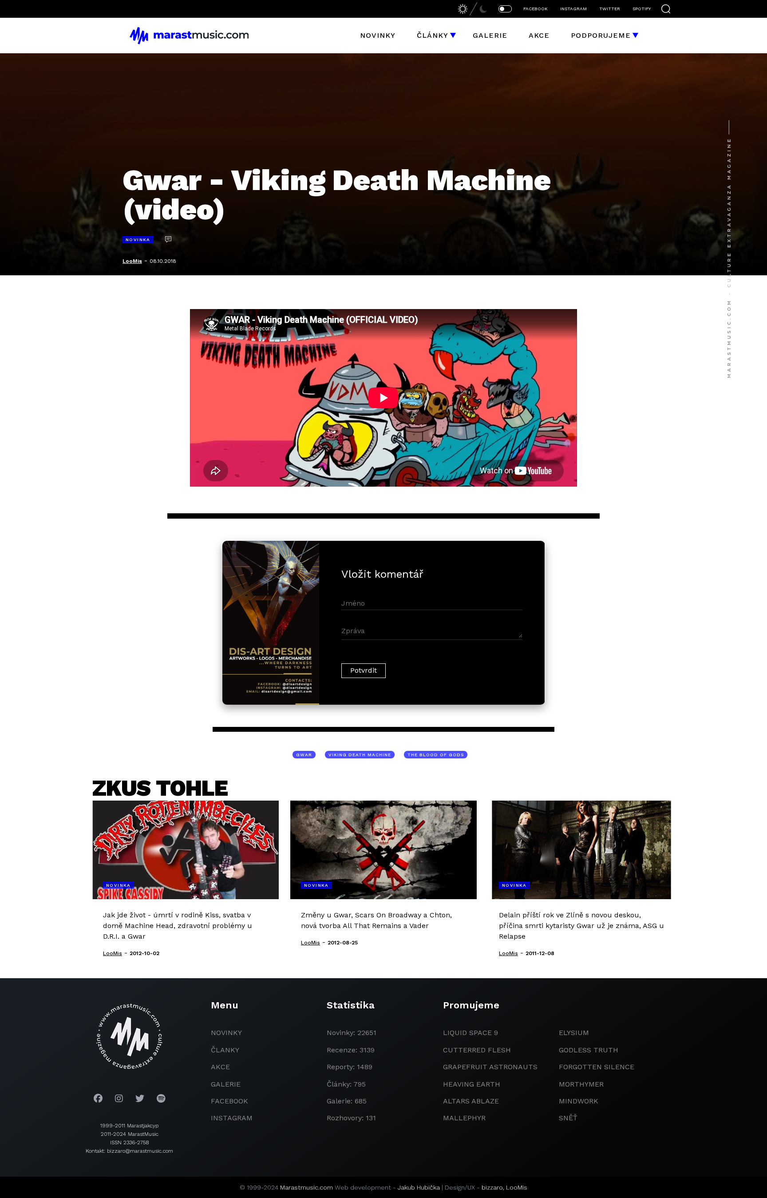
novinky (226, 1032)
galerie (226, 1084)
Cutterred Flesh (477, 1050)
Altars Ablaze (471, 1101)
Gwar (304, 754)
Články (432, 35)
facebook (229, 1101)
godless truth (588, 1050)
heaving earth (471, 1084)
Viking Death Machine (359, 754)
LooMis (132, 261)
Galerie (490, 35)
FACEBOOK (535, 8)
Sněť (568, 1118)
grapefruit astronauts (490, 1067)
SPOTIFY (642, 8)
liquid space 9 (470, 1032)
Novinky (377, 35)
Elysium (574, 1032)
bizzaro (492, 1187)
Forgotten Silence (596, 1067)
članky (225, 1050)
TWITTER (609, 8)
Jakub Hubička (419, 1187)
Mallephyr (464, 1118)
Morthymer (581, 1084)
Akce (539, 35)
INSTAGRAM (573, 8)
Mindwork (578, 1101)
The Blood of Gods (435, 754)
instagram (232, 1118)
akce (220, 1067)
